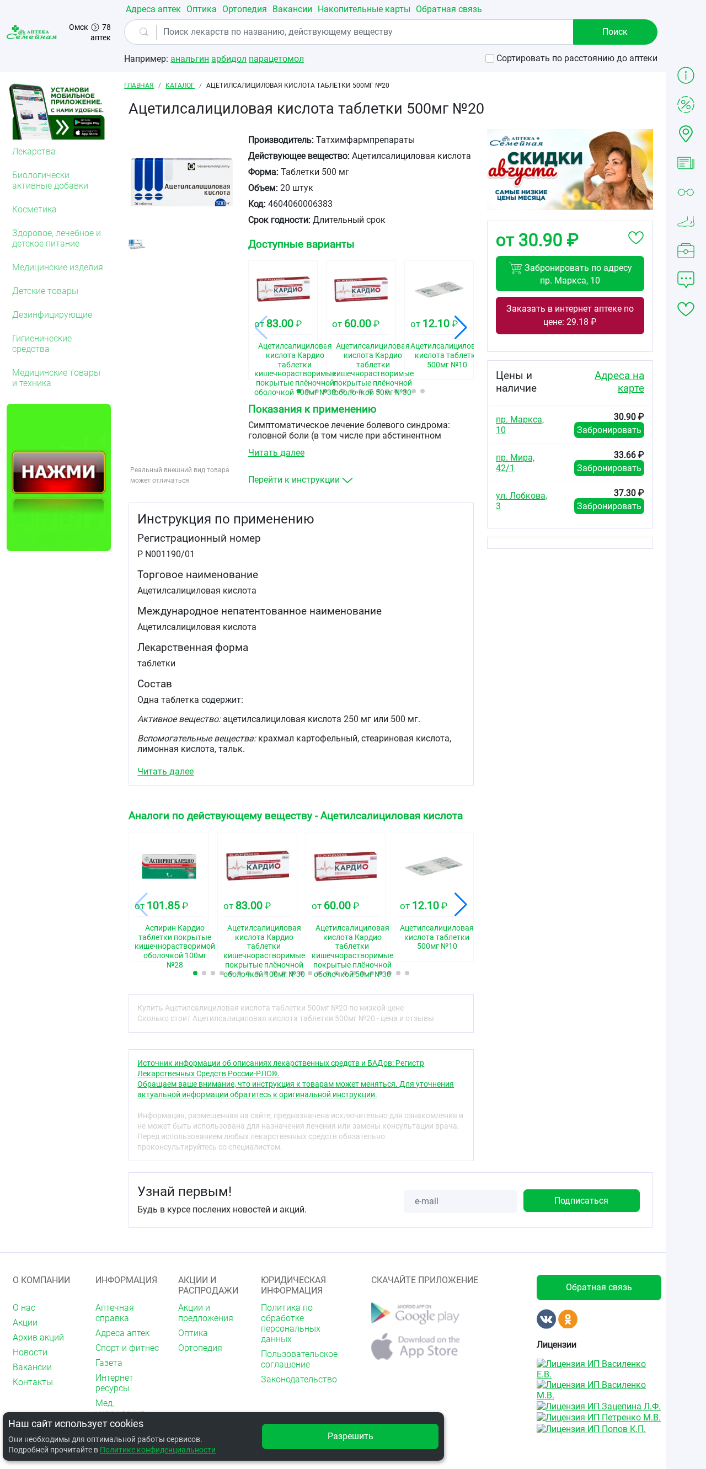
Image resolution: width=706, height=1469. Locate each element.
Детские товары (45, 291)
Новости (30, 1352)
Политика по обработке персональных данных (290, 1323)
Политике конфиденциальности (158, 1449)
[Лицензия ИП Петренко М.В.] (599, 1417)
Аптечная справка (114, 1312)
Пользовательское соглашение (295, 1359)
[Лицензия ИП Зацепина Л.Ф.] (599, 1406)
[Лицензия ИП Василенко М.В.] (599, 1389)
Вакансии (292, 9)
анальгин (189, 59)
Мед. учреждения (120, 1408)
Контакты (33, 1382)
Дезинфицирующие (52, 314)
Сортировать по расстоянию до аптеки (576, 58)
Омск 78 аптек (90, 32)
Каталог (180, 85)
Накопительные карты (364, 9)
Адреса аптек (153, 9)
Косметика (34, 209)
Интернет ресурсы (114, 1382)
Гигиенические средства (42, 343)
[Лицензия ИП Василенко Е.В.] (599, 1368)
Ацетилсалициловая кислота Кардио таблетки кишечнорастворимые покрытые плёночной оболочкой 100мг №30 (283, 356)
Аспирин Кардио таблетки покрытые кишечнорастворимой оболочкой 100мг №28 (168, 938)
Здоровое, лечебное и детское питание (56, 238)
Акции (25, 1322)
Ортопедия (244, 9)
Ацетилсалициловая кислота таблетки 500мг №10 (439, 355)
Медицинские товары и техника (56, 377)
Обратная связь (449, 9)
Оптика (201, 9)
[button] (299, 391)
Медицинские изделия (57, 267)
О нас (24, 1307)
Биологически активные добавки (50, 180)
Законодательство (295, 1379)
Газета (108, 1363)
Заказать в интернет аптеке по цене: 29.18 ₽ (570, 315)
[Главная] (33, 32)
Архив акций (38, 1337)
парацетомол (276, 59)
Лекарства (34, 151)
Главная (139, 85)
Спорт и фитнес (127, 1348)
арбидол (229, 59)
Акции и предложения (205, 1312)
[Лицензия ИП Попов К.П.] (591, 1428)
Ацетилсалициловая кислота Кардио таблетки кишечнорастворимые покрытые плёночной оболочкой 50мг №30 (360, 356)
